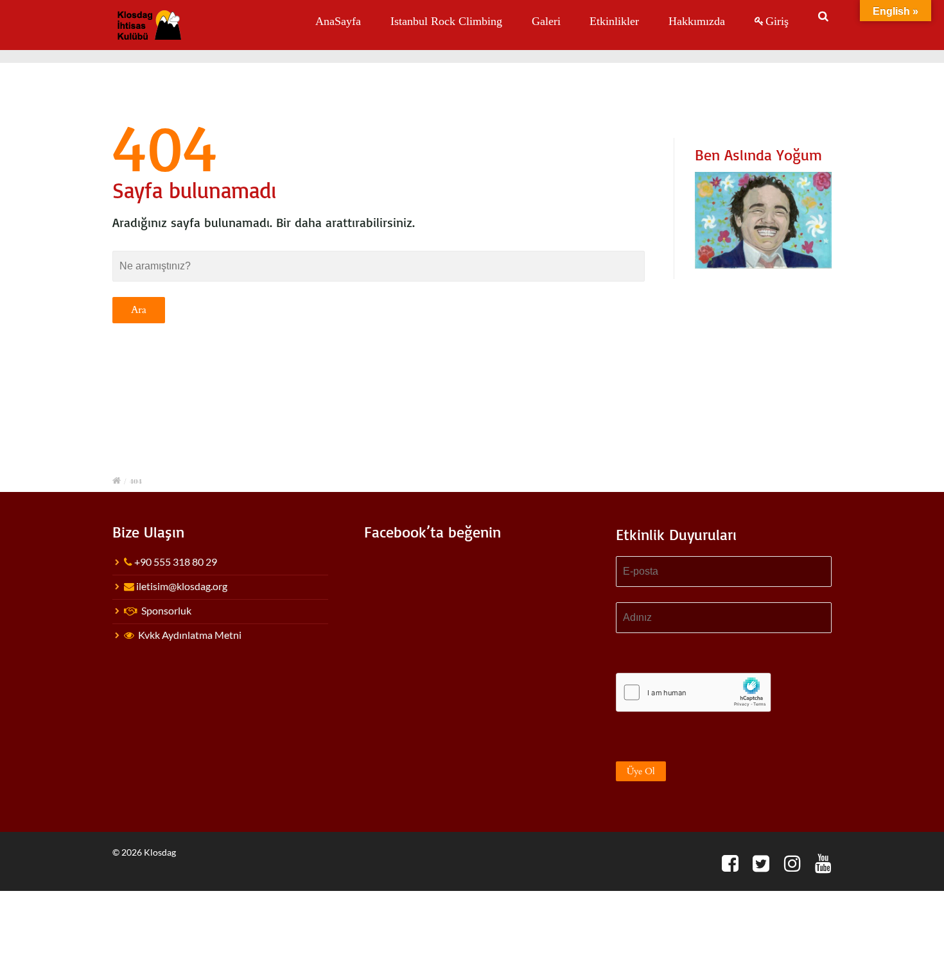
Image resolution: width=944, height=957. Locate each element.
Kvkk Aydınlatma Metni (189, 635)
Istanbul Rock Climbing (446, 21)
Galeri (546, 21)
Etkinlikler (614, 21)
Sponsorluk (166, 610)
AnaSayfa (338, 21)
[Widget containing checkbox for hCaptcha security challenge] (693, 692)
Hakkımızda (697, 21)
